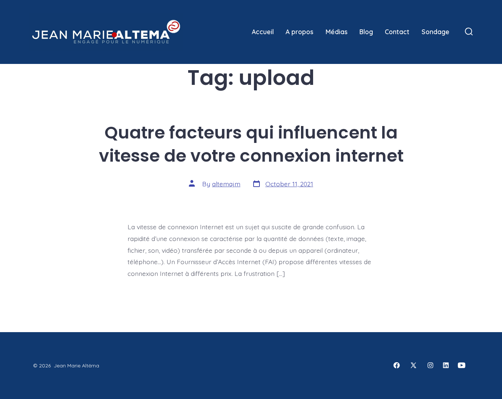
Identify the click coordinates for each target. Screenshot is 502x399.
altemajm (226, 184)
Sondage (435, 32)
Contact (397, 32)
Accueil (263, 32)
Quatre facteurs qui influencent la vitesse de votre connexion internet (251, 144)
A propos (299, 32)
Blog (366, 32)
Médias (337, 32)
